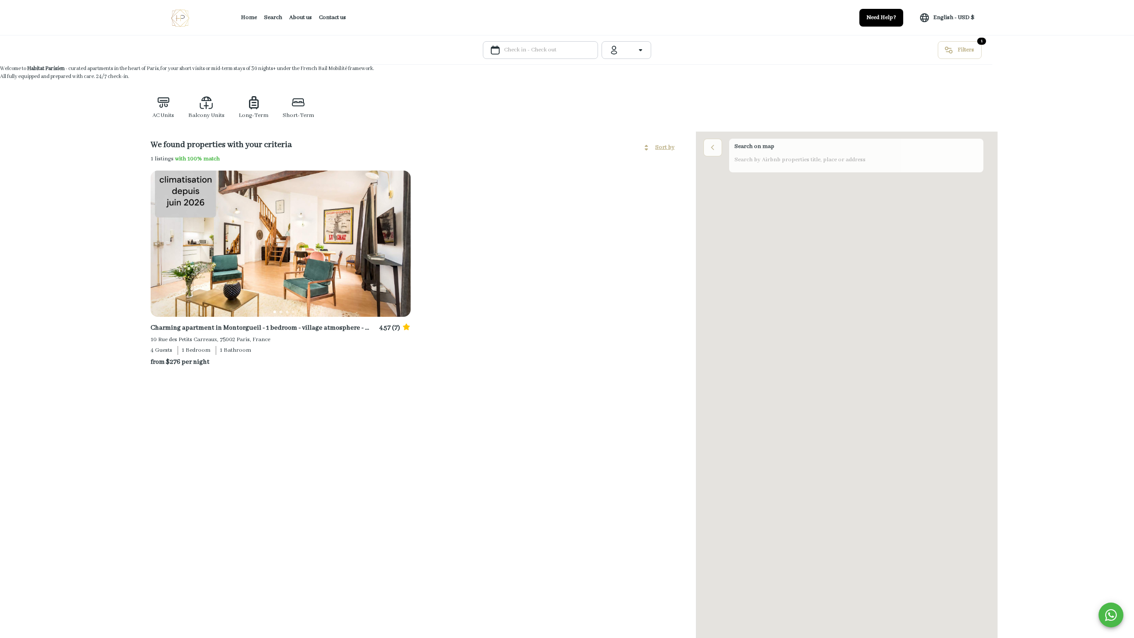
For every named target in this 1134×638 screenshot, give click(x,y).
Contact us (332, 17)
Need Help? (881, 17)
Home (249, 17)
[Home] (180, 18)
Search (273, 17)
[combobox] (633, 50)
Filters (966, 50)
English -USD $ (954, 17)
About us (300, 17)
